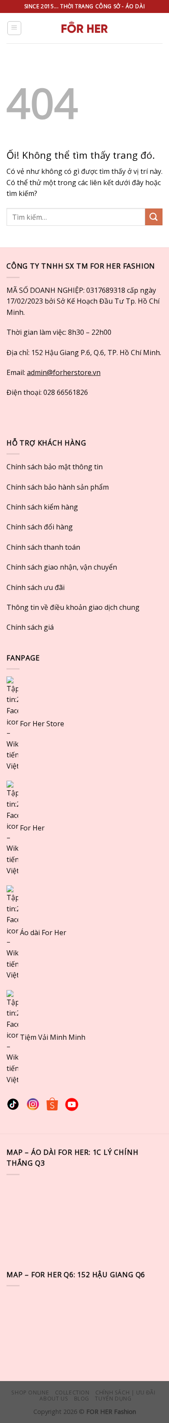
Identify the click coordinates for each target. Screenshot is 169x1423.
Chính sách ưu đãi (35, 587)
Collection (72, 1392)
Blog (81, 1398)
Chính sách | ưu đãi (125, 1392)
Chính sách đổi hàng (39, 527)
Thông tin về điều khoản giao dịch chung (73, 607)
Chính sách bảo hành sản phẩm (57, 487)
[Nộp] (153, 216)
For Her (32, 828)
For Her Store (41, 723)
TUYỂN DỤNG (113, 1398)
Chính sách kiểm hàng (42, 507)
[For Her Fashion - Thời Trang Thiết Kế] (84, 28)
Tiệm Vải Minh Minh (52, 1037)
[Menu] (14, 28)
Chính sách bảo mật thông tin (54, 466)
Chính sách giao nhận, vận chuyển (61, 567)
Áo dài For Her (43, 932)
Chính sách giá (30, 627)
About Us (53, 1398)
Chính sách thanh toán (43, 547)
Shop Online (30, 1392)
